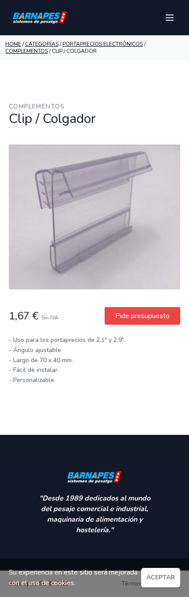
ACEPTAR (160, 577)
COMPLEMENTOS (26, 51)
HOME (13, 44)
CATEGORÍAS (41, 44)
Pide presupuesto (142, 316)
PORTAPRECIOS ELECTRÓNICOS (102, 44)
